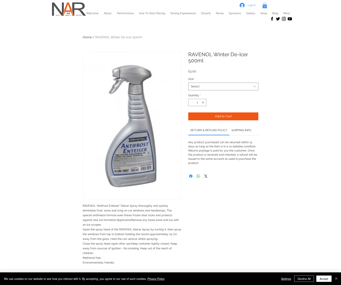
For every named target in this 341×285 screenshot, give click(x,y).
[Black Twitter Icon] (278, 18)
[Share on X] (205, 176)
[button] (264, 5)
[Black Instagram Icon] (284, 18)
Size (191, 78)
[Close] (336, 279)
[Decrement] (191, 102)
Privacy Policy (156, 279)
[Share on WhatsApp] (198, 176)
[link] (208, 130)
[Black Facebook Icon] (272, 18)
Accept (324, 279)
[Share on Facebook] (190, 176)
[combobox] (223, 86)
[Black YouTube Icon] (289, 18)
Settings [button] (286, 279)
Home (87, 37)
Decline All (304, 279)
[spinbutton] (197, 102)
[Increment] (203, 102)
